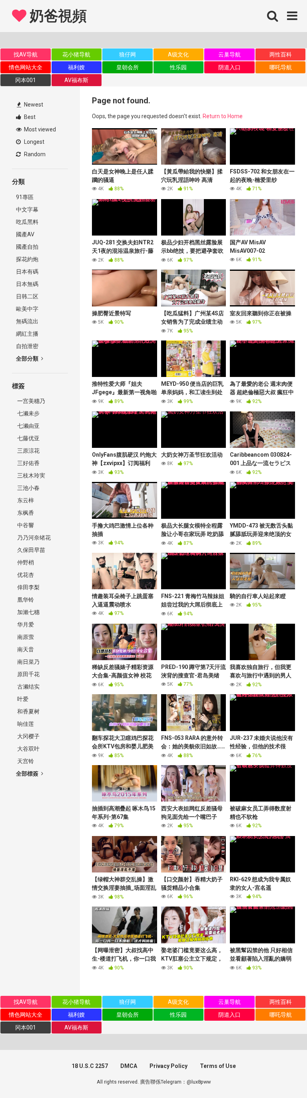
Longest (33, 142)
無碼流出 (27, 321)
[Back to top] (280, 1074)
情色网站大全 (25, 67)
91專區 (25, 197)
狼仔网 (127, 54)
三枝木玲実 (30, 475)
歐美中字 (27, 309)
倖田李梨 (28, 587)
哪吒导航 (280, 67)
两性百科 (280, 54)
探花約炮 (27, 259)
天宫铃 (25, 761)
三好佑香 (28, 463)
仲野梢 (25, 562)
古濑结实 (28, 686)
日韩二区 (27, 296)
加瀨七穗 (28, 612)
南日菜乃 (28, 662)
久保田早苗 (30, 550)
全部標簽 (28, 773)
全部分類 (28, 358)
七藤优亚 (28, 438)
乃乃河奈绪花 (33, 537)
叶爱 (22, 699)
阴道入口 (229, 67)
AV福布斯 (76, 80)
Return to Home (223, 116)
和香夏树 (28, 711)
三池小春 (28, 488)
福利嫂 (76, 67)
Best (29, 117)
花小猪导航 (76, 54)
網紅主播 (27, 333)
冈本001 (25, 80)
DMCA (128, 1066)
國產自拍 (27, 247)
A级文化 (178, 54)
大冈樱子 (28, 736)
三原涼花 (28, 450)
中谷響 (25, 525)
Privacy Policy (168, 1066)
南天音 (25, 649)
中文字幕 (27, 209)
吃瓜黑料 (27, 222)
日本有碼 (27, 271)
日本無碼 (27, 284)
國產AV (25, 234)
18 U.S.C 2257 (90, 1066)
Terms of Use (218, 1066)
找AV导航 (26, 54)
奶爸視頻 (56, 16)
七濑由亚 (28, 426)
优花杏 (25, 575)
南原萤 (25, 637)
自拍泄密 (27, 346)
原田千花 (28, 674)
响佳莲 (25, 724)
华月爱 (25, 624)
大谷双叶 (28, 748)
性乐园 (178, 67)
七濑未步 (28, 413)
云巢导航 (229, 54)
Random (34, 154)
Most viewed (39, 129)
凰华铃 (25, 599)
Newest (33, 104)
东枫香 (25, 513)
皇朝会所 (127, 67)
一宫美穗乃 (30, 401)
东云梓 (25, 500)
